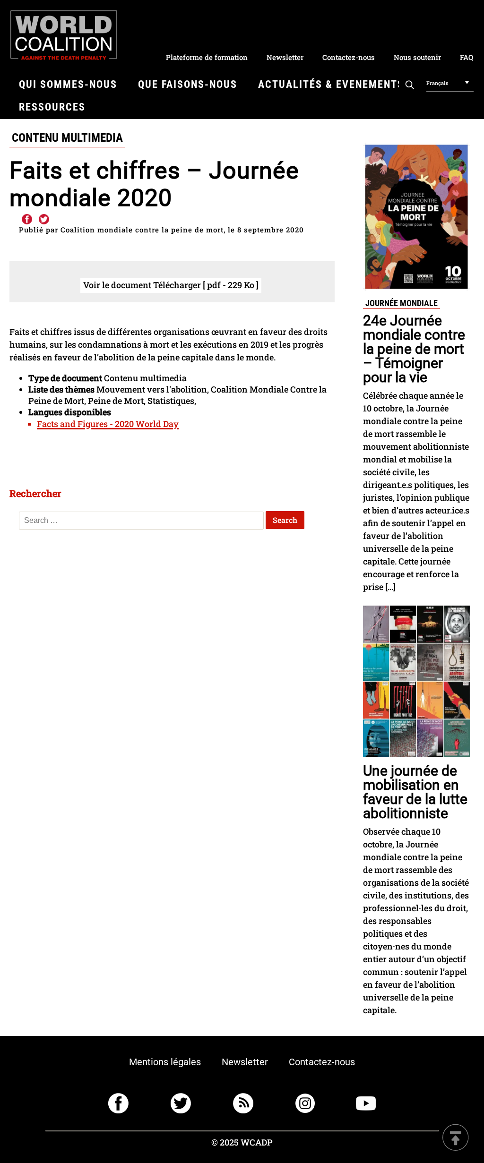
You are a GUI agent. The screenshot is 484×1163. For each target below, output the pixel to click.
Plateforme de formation (207, 57)
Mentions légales (165, 1062)
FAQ (466, 57)
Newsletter (285, 57)
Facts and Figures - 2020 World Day (108, 423)
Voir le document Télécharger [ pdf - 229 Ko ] (171, 285)
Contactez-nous (348, 57)
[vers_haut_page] (455, 1138)
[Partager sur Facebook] (26, 219)
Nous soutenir (417, 57)
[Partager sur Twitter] (44, 219)
